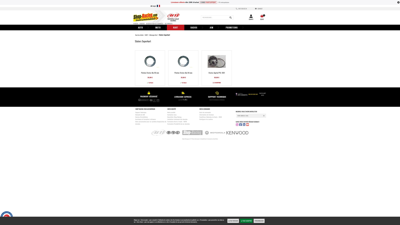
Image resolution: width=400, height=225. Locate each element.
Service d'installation (141, 117)
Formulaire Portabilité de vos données (178, 124)
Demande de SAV (140, 115)
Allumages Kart (153, 35)
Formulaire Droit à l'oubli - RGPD (177, 122)
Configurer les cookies (206, 119)
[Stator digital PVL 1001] (217, 70)
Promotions (232, 27)
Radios (194, 27)
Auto (140, 27)
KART (146, 35)
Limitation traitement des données (177, 119)
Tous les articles (139, 35)
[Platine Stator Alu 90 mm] (150, 70)
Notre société (171, 112)
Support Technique (140, 112)
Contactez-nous (172, 115)
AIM (211, 27)
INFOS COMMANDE (204, 109)
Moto (158, 27)
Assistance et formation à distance (145, 119)
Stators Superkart (164, 35)
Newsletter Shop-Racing (174, 117)
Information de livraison (206, 115)
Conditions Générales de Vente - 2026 (210, 117)
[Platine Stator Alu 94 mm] (183, 70)
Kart (175, 27)
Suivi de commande (205, 112)
